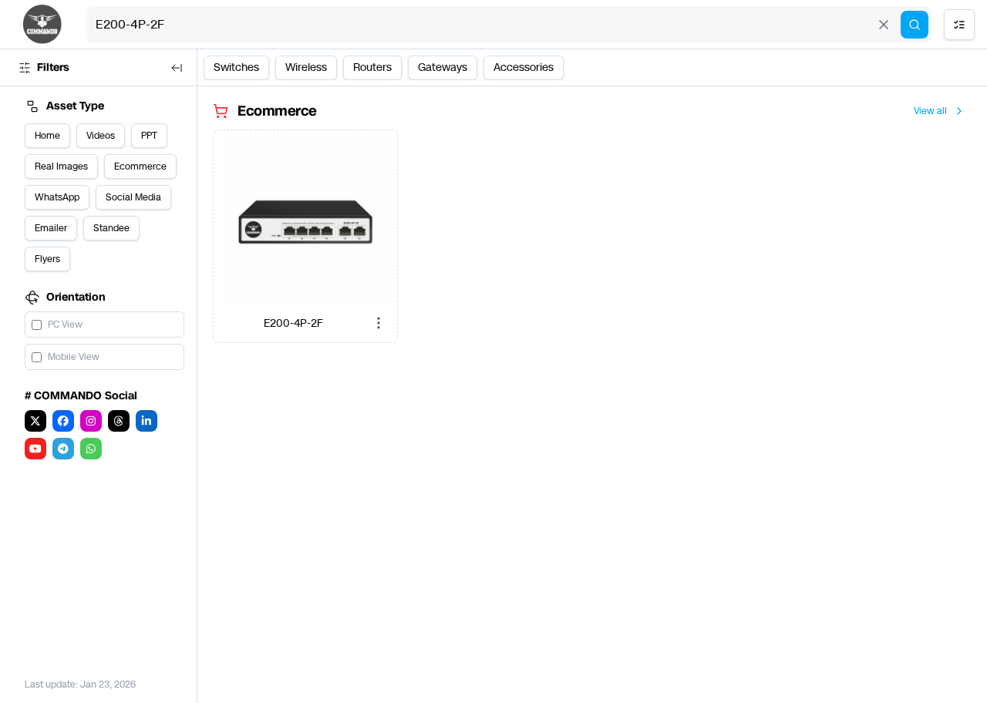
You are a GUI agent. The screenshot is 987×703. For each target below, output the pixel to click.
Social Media (133, 197)
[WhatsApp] (91, 448)
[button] (305, 222)
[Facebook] (63, 421)
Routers (372, 67)
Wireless (306, 67)
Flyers (47, 259)
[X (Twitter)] (35, 421)
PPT (149, 136)
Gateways (442, 67)
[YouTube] (35, 448)
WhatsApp (57, 197)
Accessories (524, 67)
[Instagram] (91, 421)
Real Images (61, 166)
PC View (65, 324)
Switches (236, 67)
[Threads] (119, 421)
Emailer (51, 228)
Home (47, 136)
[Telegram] (63, 448)
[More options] (378, 323)
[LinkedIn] (146, 421)
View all (930, 111)
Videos (100, 136)
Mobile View (73, 357)
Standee (111, 228)
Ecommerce (140, 166)
